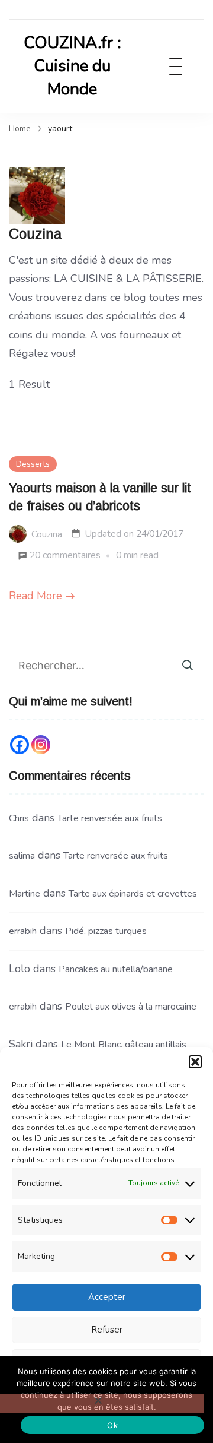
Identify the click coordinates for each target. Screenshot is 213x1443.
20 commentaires (65, 556)
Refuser (106, 1330)
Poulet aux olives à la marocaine (130, 1006)
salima (22, 855)
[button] (195, 1062)
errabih (23, 931)
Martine (24, 893)
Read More (35, 595)
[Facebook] (19, 744)
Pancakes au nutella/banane (116, 969)
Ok (112, 1425)
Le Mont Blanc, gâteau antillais (123, 1044)
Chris (19, 818)
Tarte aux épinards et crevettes (133, 893)
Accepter (106, 1297)
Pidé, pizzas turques (106, 931)
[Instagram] (40, 744)
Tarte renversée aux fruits (109, 818)
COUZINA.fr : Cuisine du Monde (72, 65)
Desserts (33, 464)
